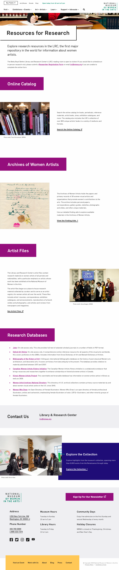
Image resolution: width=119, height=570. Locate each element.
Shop (36, 3)
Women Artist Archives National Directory (30, 382)
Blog (52, 562)
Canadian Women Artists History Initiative (30, 369)
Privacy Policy (89, 565)
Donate (31, 3)
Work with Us (33, 562)
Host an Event (18, 562)
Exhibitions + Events (21, 9)
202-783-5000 (15, 529)
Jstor (15, 347)
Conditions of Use (101, 565)
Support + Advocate (69, 9)
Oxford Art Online (20, 352)
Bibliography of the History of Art (26, 359)
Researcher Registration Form (51, 64)
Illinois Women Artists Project (25, 375)
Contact (69, 562)
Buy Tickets (10, 3)
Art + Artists (40, 9)
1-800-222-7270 (16, 531)
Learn (53, 9)
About (44, 562)
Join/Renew (23, 3)
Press (60, 562)
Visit (6, 9)
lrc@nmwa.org (76, 64)
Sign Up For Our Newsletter (88, 496)
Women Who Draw (20, 389)
